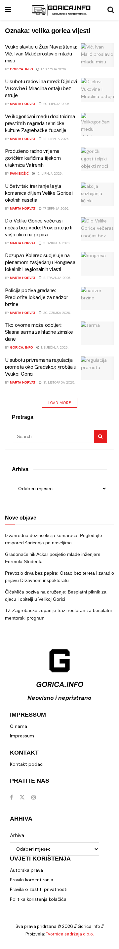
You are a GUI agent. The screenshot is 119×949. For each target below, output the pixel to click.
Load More (59, 402)
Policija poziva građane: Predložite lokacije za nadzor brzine (36, 297)
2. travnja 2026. (56, 278)
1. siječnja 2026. (54, 347)
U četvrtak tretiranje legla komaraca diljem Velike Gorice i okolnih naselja (39, 193)
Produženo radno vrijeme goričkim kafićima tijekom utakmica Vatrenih (33, 158)
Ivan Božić (19, 173)
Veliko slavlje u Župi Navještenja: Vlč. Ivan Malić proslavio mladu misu (41, 53)
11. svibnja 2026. (56, 243)
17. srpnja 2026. (53, 69)
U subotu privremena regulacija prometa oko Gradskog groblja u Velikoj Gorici (40, 367)
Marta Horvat (22, 104)
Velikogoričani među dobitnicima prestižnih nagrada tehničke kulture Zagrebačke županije (40, 123)
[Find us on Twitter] (22, 797)
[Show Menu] (8, 10)
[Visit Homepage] (61, 10)
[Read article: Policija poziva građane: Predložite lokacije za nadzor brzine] (97, 299)
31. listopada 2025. (58, 382)
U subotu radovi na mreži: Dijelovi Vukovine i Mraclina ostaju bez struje (41, 88)
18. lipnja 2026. (55, 139)
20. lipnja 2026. (56, 104)
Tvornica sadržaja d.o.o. (70, 934)
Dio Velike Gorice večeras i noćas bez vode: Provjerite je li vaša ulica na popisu (38, 227)
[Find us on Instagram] (33, 797)
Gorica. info (21, 69)
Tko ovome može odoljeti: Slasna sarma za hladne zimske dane (39, 332)
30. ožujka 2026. (56, 313)
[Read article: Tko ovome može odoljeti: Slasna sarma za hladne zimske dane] (97, 333)
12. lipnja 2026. (49, 173)
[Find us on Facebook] (11, 797)
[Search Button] (110, 10)
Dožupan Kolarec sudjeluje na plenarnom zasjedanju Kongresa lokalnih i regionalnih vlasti (40, 262)
